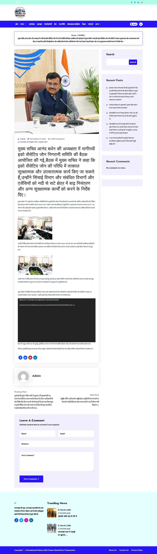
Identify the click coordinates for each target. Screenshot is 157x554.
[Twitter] (135, 2)
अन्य (97, 24)
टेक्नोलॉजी (48, 24)
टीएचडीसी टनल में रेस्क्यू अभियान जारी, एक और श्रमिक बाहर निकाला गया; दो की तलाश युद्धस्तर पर (123, 116)
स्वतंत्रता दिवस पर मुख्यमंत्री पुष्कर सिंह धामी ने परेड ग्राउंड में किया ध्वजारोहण (123, 106)
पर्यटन (36, 142)
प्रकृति (41, 142)
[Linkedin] (138, 2)
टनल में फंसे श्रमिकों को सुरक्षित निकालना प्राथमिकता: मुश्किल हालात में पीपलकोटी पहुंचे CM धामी (122, 141)
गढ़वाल (17, 2)
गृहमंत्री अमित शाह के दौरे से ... (67, 518)
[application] (57, 320)
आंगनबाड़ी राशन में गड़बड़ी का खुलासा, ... (66, 533)
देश (55, 24)
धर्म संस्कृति (30, 142)
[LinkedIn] (31, 520)
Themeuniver (69, 550)
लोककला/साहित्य (73, 24)
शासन (45, 142)
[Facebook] (131, 2)
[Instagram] (142, 2)
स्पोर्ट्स (90, 24)
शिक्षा (84, 24)
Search (110, 54)
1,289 (58, 139)
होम (17, 24)
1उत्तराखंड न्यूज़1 (65, 513)
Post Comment (30, 479)
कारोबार (32, 24)
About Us (113, 550)
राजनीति (62, 24)
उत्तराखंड (81, 35)
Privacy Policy (137, 550)
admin (36, 376)
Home (73, 35)
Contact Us (124, 550)
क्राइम (39, 24)
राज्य (22, 24)
